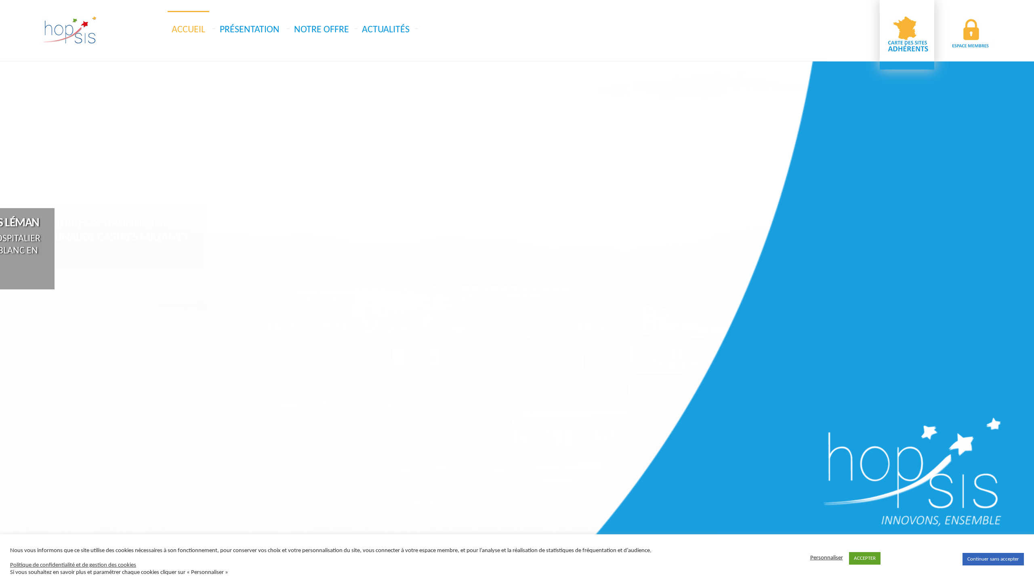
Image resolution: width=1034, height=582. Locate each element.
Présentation (250, 30)
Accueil (188, 30)
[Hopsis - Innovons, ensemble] (70, 30)
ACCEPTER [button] (865, 558)
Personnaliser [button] (826, 558)
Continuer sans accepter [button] (993, 559)
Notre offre (321, 30)
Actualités (386, 30)
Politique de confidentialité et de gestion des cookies (73, 565)
